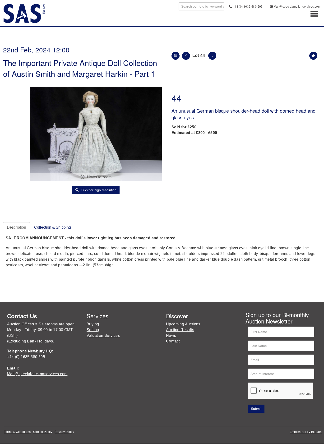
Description (16, 227)
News (171, 335)
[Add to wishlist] (313, 56)
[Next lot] (212, 56)
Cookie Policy (42, 432)
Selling (93, 330)
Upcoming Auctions (183, 324)
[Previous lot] (186, 56)
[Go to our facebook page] (250, 419)
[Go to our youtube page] (269, 419)
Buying (93, 324)
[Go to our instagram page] (279, 419)
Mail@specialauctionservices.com (296, 6)
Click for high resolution (98, 190)
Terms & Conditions (17, 432)
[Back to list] (175, 56)
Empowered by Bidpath (306, 432)
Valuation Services (103, 335)
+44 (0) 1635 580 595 (247, 6)
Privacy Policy (64, 432)
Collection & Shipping (52, 227)
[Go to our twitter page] (259, 419)
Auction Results (180, 330)
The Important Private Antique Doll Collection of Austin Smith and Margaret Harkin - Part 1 (80, 68)
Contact (173, 341)
